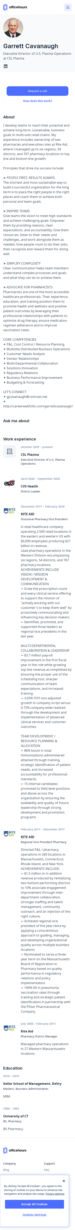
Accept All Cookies (34, 1204)
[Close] (64, 1181)
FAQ (46, 1170)
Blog (6, 1170)
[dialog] (34, 1201)
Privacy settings (55, 1193)
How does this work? (37, 101)
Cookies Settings (35, 1215)
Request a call (37, 91)
